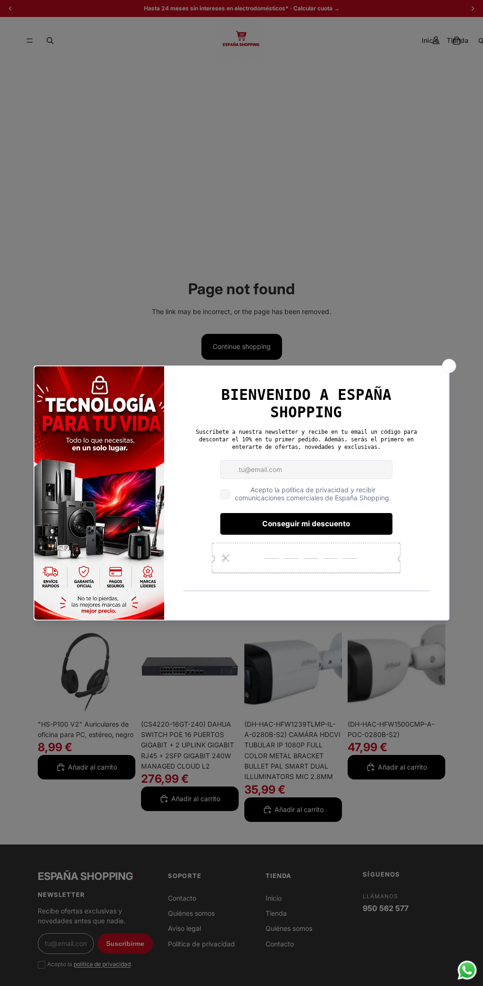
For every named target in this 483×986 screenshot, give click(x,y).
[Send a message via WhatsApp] (467, 970)
